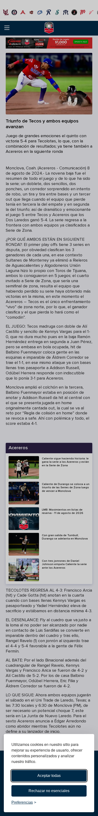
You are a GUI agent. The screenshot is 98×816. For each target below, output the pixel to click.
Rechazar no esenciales (49, 791)
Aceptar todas (49, 776)
